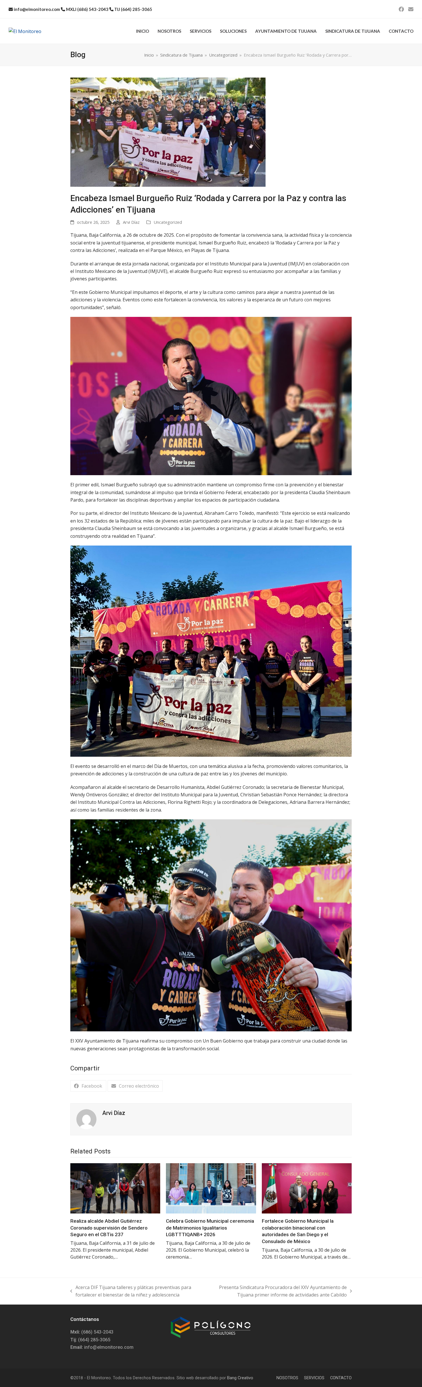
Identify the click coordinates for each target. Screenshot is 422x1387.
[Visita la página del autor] (86, 1119)
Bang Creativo (240, 1377)
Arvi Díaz (131, 222)
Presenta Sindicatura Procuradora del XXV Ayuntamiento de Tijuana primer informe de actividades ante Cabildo (278, 1291)
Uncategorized (168, 222)
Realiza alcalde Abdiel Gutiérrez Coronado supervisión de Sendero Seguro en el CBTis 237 (109, 1227)
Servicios (314, 1377)
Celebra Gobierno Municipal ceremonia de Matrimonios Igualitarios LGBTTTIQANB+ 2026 (210, 1227)
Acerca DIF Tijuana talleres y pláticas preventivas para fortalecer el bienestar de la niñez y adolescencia (130, 1291)
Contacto (341, 1377)
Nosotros (287, 1377)
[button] (88, 1086)
